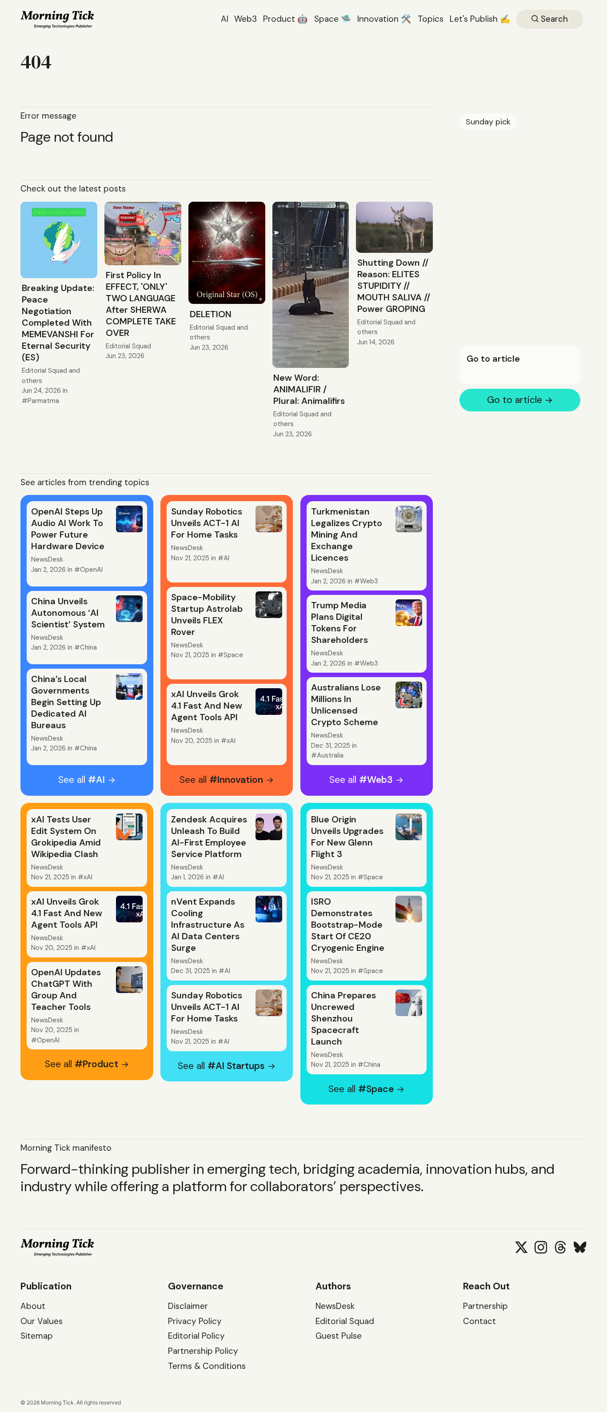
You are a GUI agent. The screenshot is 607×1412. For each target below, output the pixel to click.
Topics (430, 18)
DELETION (211, 314)
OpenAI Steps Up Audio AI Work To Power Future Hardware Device (67, 529)
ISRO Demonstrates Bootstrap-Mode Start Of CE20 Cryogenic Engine (347, 924)
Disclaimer (188, 1306)
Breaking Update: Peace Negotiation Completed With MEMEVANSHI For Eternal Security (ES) (58, 322)
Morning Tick (57, 1402)
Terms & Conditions (207, 1366)
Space (233, 654)
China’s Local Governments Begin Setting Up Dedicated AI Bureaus (66, 702)
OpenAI (91, 569)
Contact (479, 1321)
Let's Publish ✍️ (480, 18)
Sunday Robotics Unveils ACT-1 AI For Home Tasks (206, 523)
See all (81, 780)
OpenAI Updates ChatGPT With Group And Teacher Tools (66, 989)
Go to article (493, 359)
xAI (231, 740)
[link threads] (560, 1247)
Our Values (41, 1321)
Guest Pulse (338, 1335)
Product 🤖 (285, 18)
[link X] (521, 1247)
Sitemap (36, 1335)
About (32, 1306)
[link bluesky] (580, 1247)
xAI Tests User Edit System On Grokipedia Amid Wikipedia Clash (66, 837)
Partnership (485, 1306)
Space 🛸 (332, 18)
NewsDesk (47, 559)
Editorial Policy (196, 1335)
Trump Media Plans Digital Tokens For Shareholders (339, 622)
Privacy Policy (195, 1321)
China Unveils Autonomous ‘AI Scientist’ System (68, 612)
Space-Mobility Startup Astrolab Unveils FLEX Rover (207, 614)
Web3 (245, 18)
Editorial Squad (44, 370)
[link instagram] (541, 1247)
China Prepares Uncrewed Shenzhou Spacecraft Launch (343, 1018)
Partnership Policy (203, 1350)
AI (224, 18)
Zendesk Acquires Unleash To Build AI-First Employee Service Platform (209, 837)
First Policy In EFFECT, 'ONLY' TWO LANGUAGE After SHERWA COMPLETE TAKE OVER (141, 304)
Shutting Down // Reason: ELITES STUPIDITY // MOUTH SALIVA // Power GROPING (393, 286)
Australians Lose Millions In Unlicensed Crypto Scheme (346, 705)
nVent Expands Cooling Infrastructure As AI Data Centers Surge (207, 924)
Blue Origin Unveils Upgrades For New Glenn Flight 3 (347, 837)
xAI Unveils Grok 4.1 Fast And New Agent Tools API (206, 705)
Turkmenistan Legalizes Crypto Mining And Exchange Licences (346, 534)
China (88, 647)
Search (553, 18)
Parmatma (43, 400)
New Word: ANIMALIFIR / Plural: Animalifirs (309, 389)
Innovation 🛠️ (384, 18)
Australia (330, 755)
